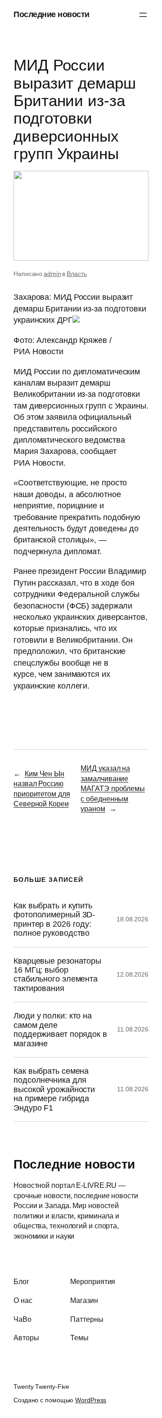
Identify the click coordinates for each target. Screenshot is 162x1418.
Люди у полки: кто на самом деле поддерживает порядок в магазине (60, 1029)
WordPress (90, 1400)
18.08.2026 (132, 919)
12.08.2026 (132, 974)
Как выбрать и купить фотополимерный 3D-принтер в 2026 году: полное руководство (54, 919)
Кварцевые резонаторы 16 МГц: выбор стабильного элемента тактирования (57, 974)
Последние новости (52, 14)
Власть (76, 273)
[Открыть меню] (143, 14)
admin (52, 273)
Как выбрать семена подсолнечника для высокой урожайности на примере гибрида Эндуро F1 (54, 1089)
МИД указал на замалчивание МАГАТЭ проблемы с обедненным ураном (113, 788)
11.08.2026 (132, 1029)
